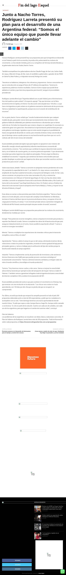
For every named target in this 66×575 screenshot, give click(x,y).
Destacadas (45, 510)
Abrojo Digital (41, 573)
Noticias (44, 518)
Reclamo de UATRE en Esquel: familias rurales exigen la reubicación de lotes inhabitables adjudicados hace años (52, 508)
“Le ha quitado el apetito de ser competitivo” (50, 533)
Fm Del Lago (9, 44)
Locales (44, 528)
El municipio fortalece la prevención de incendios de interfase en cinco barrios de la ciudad (52, 526)
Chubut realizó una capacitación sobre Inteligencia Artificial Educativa (52, 516)
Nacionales (5, 10)
